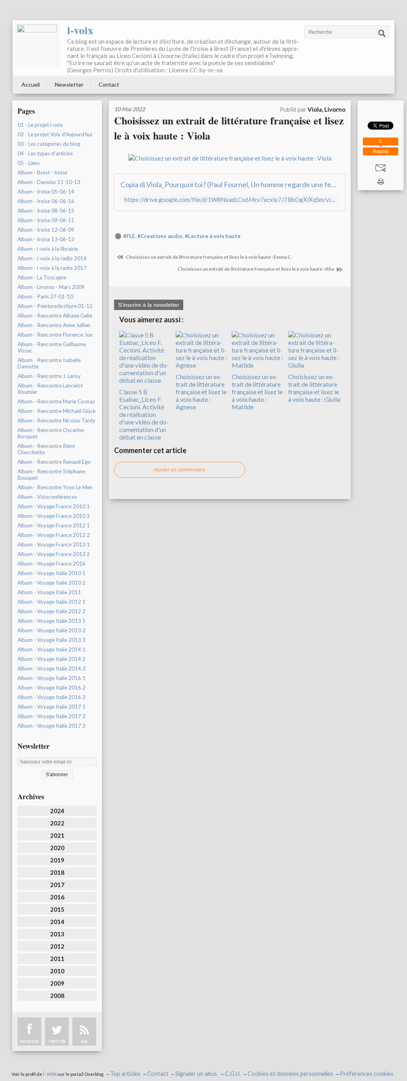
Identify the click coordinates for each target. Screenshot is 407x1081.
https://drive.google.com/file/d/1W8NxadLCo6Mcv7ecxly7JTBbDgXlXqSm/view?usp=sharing (229, 200)
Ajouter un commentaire (179, 470)
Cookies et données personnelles (290, 1073)
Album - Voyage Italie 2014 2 (51, 659)
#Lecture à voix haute (212, 236)
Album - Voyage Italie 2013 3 (51, 640)
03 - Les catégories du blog (48, 144)
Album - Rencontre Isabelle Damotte (49, 363)
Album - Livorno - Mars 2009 (51, 287)
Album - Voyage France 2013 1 (53, 544)
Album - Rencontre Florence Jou (55, 334)
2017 (57, 884)
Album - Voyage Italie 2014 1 (51, 649)
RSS (84, 1041)
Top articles (125, 1073)
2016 (57, 897)
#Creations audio (160, 236)
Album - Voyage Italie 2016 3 (51, 697)
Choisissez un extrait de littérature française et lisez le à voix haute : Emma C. (208, 257)
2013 (57, 934)
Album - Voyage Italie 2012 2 (51, 611)
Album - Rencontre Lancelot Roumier (50, 388)
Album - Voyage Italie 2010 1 (51, 573)
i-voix (80, 30)
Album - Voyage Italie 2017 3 (51, 726)
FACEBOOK (29, 1041)
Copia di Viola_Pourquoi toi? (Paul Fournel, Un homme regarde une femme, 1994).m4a (229, 184)
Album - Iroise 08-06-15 (45, 210)
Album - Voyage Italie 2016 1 (51, 678)
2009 (57, 983)
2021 (57, 835)
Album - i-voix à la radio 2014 (52, 258)
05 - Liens (28, 163)
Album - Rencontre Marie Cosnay (56, 401)
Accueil (30, 84)
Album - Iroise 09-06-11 (45, 220)
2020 (57, 847)
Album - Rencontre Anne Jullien (53, 325)
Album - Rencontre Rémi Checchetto (46, 449)
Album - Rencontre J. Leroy (49, 376)
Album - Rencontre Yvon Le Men (55, 487)
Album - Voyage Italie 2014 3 (51, 668)
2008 (57, 995)
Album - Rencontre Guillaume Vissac (51, 347)
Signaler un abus (196, 1073)
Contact (109, 84)
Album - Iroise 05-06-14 (45, 191)
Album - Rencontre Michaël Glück (56, 411)
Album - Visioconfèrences (47, 497)
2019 (57, 860)
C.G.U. (233, 1073)
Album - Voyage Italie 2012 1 (51, 602)
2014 (57, 921)
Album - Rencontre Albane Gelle (54, 315)
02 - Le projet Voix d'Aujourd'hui (54, 134)
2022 (57, 823)
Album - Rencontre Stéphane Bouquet (51, 474)
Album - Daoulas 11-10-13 (48, 182)
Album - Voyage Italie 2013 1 (51, 621)
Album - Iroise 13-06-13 (45, 239)
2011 (57, 958)
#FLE (129, 236)
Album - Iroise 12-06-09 (45, 230)
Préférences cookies (366, 1073)
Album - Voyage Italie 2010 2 (51, 582)
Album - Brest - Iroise (42, 172)
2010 (57, 970)
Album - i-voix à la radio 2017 (52, 268)
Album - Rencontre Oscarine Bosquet (50, 433)
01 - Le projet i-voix (40, 125)
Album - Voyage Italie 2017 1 (51, 706)
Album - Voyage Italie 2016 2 (51, 687)
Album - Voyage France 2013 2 (53, 554)
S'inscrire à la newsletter (148, 305)
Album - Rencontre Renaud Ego (54, 462)
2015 (57, 909)
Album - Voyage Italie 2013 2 (51, 630)
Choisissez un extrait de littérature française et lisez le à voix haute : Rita (256, 269)
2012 (57, 946)
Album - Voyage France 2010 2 (53, 516)
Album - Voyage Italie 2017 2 (51, 716)
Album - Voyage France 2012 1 (53, 525)
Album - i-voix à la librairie (47, 249)
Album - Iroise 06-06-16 (45, 201)
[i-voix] (37, 44)
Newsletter (69, 84)
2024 (57, 810)
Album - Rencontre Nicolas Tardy (56, 420)
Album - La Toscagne (41, 277)
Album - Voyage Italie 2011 (49, 592)
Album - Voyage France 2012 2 (53, 535)
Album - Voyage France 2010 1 (53, 506)
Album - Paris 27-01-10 (45, 296)
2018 (57, 872)
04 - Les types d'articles (45, 153)
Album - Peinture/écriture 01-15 (55, 306)
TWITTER (57, 1041)
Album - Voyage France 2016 (51, 563)
